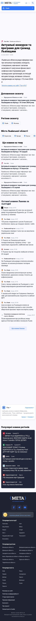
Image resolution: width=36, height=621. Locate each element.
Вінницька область (8, 547)
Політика (5, 523)
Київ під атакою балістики (12, 485)
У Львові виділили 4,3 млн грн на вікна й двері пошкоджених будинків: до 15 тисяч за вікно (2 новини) (17, 212)
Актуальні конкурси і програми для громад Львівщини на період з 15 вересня (18, 167)
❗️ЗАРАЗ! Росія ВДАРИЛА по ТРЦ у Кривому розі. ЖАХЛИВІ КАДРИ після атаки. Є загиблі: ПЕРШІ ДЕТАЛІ (17, 438)
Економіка (5, 539)
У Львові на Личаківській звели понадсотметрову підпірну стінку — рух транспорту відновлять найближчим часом (17, 242)
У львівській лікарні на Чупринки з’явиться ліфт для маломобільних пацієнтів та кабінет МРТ (18, 296)
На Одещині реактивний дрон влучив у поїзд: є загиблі (17, 460)
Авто (3, 532)
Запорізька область (25, 553)
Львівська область (15, 41)
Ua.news (6, 249)
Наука (4, 529)
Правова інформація (8, 600)
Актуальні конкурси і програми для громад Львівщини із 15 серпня (18, 186)
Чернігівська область (8, 562)
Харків (4, 574)
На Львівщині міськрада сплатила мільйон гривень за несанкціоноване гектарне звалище (17, 263)
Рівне (20, 571)
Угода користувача (8, 597)
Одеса (21, 475)
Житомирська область (26, 550)
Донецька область (8, 550)
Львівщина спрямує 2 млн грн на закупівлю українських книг (17, 232)
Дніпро (4, 577)
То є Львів (7, 219)
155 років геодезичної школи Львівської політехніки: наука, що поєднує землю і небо (17, 223)
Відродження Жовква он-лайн (13, 97)
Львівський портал (9, 228)
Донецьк (21, 580)
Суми (12, 456)
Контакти (5, 603)
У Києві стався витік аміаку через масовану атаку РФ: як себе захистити (17, 469)
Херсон (4, 586)
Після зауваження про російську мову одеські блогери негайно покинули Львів (16, 320)
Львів (25, 97)
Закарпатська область (9, 553)
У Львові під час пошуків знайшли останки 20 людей (17, 253)
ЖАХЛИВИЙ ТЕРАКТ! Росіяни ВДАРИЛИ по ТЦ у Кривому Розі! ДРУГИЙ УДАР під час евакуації (15, 449)
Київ (18, 465)
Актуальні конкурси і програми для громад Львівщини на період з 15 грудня (18, 150)
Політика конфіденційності (8, 594)
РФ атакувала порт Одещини (13, 477)
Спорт (21, 529)
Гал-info (6, 163)
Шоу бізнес (5, 526)
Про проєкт (5, 606)
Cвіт (20, 523)
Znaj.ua (6, 207)
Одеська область (24, 559)
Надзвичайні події (7, 536)
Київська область (24, 556)
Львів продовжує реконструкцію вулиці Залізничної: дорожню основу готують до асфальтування (16, 275)
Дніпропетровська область (26, 547)
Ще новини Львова (18, 328)
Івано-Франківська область (9, 556)
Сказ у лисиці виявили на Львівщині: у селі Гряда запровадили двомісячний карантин (17, 285)
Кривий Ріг (16, 433)
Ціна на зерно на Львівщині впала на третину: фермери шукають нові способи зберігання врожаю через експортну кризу (17, 307)
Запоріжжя (22, 574)
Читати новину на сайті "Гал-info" (14, 85)
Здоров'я (22, 532)
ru (29, 3)
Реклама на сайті (7, 591)
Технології (22, 536)
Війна (20, 526)
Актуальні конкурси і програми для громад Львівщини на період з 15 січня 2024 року (18, 101)
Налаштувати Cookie (8, 609)
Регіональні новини (16, 3)
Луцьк (4, 583)
